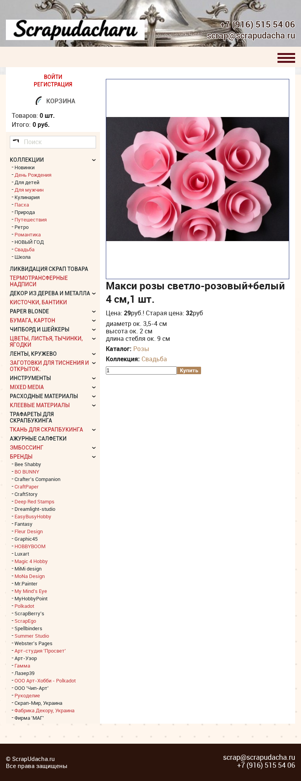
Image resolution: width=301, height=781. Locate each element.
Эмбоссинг (27, 447)
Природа (25, 212)
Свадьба (154, 359)
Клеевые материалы (40, 405)
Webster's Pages (34, 643)
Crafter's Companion (37, 479)
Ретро (22, 226)
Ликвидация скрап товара (49, 269)
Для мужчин (29, 189)
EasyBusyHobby (33, 516)
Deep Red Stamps (34, 501)
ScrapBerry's (29, 613)
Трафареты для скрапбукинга (32, 417)
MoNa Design (30, 576)
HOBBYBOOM (30, 546)
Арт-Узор (26, 658)
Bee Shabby (28, 464)
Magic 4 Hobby (31, 561)
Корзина (60, 101)
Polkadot (24, 605)
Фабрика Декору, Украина (44, 710)
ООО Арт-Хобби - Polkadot (45, 680)
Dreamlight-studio (35, 508)
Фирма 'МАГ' (29, 717)
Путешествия (31, 219)
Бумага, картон (32, 320)
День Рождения (33, 174)
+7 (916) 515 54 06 (257, 24)
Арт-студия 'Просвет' (40, 650)
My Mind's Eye (31, 590)
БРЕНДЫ (21, 457)
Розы (141, 348)
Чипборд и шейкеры (39, 329)
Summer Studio (32, 635)
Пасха (22, 204)
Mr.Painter (26, 583)
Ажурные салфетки (38, 438)
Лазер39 (24, 673)
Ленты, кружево (33, 354)
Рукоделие (27, 695)
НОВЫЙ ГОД (29, 241)
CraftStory (26, 493)
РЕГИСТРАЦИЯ (53, 84)
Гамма (22, 665)
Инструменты (30, 378)
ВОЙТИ (53, 77)
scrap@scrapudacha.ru (251, 35)
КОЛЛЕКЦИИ (27, 160)
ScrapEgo (25, 620)
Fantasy (24, 523)
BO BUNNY (27, 471)
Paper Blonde (29, 311)
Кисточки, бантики (38, 302)
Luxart (22, 553)
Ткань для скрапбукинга (46, 429)
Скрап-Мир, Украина (38, 702)
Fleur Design (29, 531)
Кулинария (27, 197)
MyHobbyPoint (31, 598)
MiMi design (28, 568)
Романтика (28, 234)
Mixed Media (27, 387)
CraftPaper (27, 486)
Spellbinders (28, 628)
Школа (23, 256)
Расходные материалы (44, 396)
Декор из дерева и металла (50, 293)
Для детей (27, 182)
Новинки (24, 167)
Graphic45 (26, 538)
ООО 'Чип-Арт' (32, 687)
